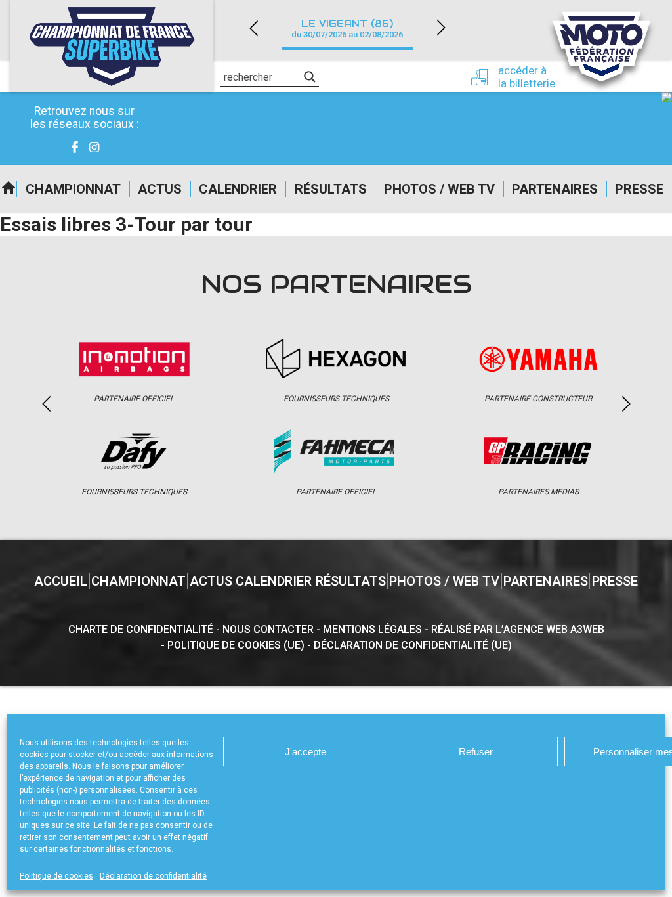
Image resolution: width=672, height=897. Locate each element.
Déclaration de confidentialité (153, 876)
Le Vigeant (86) (347, 28)
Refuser (476, 751)
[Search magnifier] (310, 77)
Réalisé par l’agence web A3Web (517, 629)
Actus (160, 189)
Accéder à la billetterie (526, 77)
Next (441, 28)
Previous (253, 28)
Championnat (73, 189)
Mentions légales (372, 629)
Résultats (331, 189)
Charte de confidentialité (140, 629)
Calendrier (238, 189)
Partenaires (555, 189)
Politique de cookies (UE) (235, 645)
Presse (639, 189)
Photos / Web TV (439, 189)
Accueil (8, 189)
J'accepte (305, 751)
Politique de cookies (56, 876)
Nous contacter (268, 629)
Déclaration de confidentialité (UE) (413, 645)
